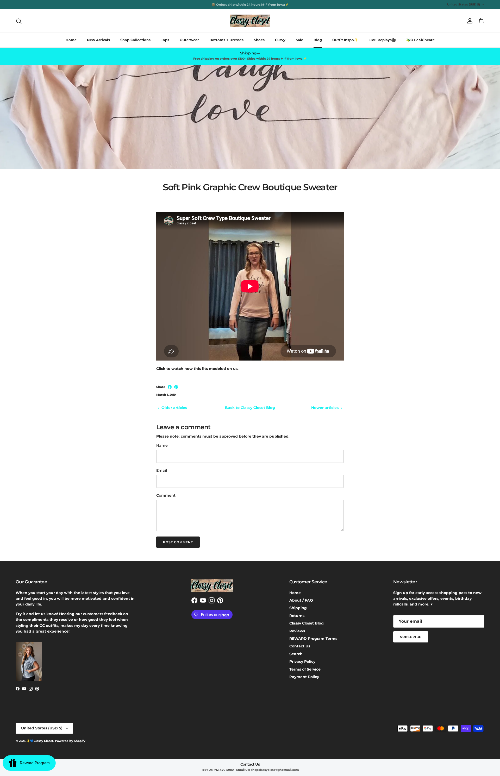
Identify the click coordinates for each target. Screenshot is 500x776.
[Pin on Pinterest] (176, 387)
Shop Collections (135, 40)
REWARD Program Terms (313, 638)
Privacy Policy (302, 661)
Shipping (298, 607)
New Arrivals (98, 40)
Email (161, 470)
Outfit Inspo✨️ (345, 40)
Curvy (280, 40)
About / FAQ (301, 600)
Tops (165, 40)
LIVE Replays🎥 (382, 40)
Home (71, 40)
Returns (296, 615)
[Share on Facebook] (170, 387)
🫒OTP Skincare (420, 40)
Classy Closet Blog (306, 623)
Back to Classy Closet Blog (250, 407)
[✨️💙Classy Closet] (250, 21)
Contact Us (299, 646)
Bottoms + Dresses (226, 40)
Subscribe (410, 637)
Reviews (297, 631)
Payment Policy (304, 676)
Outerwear (189, 40)
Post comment (178, 542)
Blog (318, 40)
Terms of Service (305, 669)
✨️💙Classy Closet (39, 741)
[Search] (19, 21)
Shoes (259, 40)
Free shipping (234, 5)
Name (162, 445)
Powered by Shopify (70, 741)
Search (296, 654)
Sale (299, 40)
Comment (166, 495)
